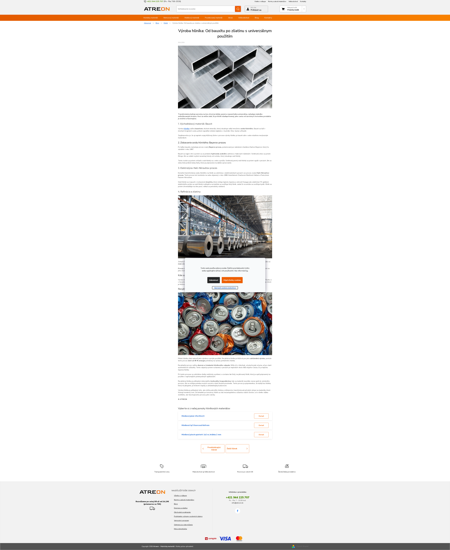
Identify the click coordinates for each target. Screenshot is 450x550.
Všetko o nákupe (260, 1)
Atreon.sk (147, 23)
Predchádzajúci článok (214, 448)
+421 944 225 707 (237, 497)
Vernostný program (181, 520)
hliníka (186, 129)
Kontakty (303, 1)
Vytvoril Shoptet (302, 546)
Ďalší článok (232, 448)
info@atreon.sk (237, 503)
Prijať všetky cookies (232, 280)
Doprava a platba (180, 508)
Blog (176, 504)
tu (247, 270)
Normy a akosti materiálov (277, 1)
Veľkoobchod (293, 1)
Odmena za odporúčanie (183, 525)
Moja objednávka (180, 529)
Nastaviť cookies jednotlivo (225, 288)
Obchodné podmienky (182, 512)
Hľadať (238, 9)
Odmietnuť (213, 280)
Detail (261, 416)
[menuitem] (150, 18)
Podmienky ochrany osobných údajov (188, 516)
